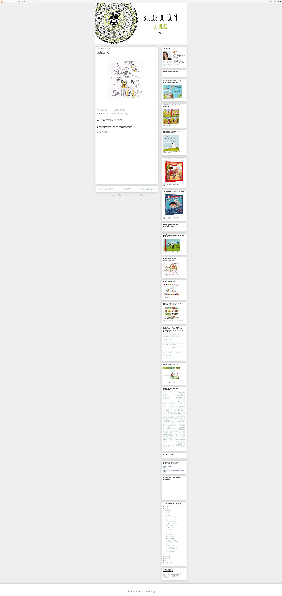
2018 (166, 506)
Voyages (126, 113)
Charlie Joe (168, 339)
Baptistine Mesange (171, 334)
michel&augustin (169, 428)
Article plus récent (105, 189)
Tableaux (180, 441)
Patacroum (167, 434)
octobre (170, 521)
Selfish (119, 113)
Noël (183, 431)
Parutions (168, 432)
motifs (182, 429)
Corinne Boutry (169, 342)
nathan (166, 431)
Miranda (166, 429)
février (169, 538)
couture (182, 400)
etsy (183, 405)
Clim (177, 51)
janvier (169, 551)
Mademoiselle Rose (174, 425)
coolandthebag (168, 400)
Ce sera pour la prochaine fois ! (173, 542)
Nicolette (177, 431)
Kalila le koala (172, 413)
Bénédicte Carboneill (172, 336)
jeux (164, 413)
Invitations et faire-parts (174, 412)
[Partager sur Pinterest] (123, 110)
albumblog (172, 393)
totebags (166, 443)
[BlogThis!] (117, 110)
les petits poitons (109, 113)
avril (168, 534)
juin (168, 530)
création (166, 402)
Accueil (127, 189)
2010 (166, 560)
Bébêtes (166, 395)
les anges (176, 421)
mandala (181, 427)
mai (168, 532)
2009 (167, 562)
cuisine (174, 402)
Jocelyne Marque (170, 347)
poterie (173, 436)
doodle (182, 403)
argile (165, 394)
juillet (169, 527)
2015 (166, 513)
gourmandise (168, 409)
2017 (166, 508)
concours (180, 398)
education (175, 405)
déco (181, 402)
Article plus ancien (148, 189)
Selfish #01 (170, 545)
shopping (167, 438)
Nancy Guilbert (169, 355)
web (164, 448)
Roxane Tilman (169, 358)
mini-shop (181, 428)
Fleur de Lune (177, 406)
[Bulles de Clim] (164, 468)
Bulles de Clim (167, 466)
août (168, 525)
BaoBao (182, 394)
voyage (171, 446)
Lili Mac (166, 350)
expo (165, 406)
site (175, 438)
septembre (171, 523)
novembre (170, 519)
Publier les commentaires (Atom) (132, 195)
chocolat (166, 397)
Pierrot (165, 436)
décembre (170, 517)
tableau (167, 441)
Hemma (166, 410)
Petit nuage (180, 435)
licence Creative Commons (170, 577)
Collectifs (180, 397)
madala (182, 424)
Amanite (181, 393)
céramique (181, 395)
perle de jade (179, 434)
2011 (166, 558)
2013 (166, 554)
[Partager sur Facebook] (121, 110)
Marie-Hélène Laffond (172, 352)
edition (166, 405)
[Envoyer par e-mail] (115, 110)
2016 (166, 510)
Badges (173, 394)
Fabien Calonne (169, 344)
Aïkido (165, 393)
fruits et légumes (177, 407)
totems (172, 443)
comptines (167, 398)
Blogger (153, 591)
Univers (180, 445)
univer (172, 445)
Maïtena (166, 427)
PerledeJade (168, 435)
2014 (166, 515)
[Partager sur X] (119, 110)
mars (168, 536)
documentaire (169, 403)
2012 (166, 556)
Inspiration (180, 410)
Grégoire (181, 409)
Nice (171, 431)
